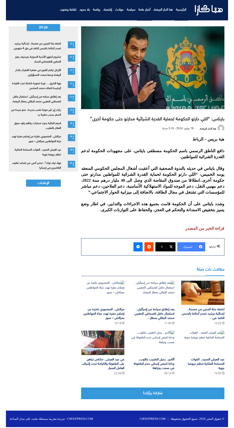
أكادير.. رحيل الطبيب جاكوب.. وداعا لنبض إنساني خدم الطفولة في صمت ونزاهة (154, 364)
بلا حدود (85, 10)
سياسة (131, 10)
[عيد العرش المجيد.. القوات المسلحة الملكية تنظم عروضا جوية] (202, 343)
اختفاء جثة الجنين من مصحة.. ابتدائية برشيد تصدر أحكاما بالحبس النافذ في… (203, 313)
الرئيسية (181, 10)
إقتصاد (107, 10)
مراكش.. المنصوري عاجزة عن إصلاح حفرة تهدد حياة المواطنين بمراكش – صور (103, 313)
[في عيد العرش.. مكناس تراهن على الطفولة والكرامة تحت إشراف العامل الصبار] (102, 343)
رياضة (96, 10)
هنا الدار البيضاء (163, 10)
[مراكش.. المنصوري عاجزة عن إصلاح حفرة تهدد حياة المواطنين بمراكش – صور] (102, 293)
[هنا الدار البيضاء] (209, 10)
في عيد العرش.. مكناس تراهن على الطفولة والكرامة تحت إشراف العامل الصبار (103, 364)
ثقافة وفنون (68, 10)
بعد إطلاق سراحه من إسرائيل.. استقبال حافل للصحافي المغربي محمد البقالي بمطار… (154, 313)
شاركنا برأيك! (153, 393)
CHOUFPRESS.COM (153, 418)
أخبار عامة (144, 10)
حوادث (119, 10)
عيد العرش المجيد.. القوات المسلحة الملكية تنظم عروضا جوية (206, 364)
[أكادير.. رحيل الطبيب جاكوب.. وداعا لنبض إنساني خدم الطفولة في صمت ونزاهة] (152, 343)
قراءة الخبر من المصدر (204, 228)
